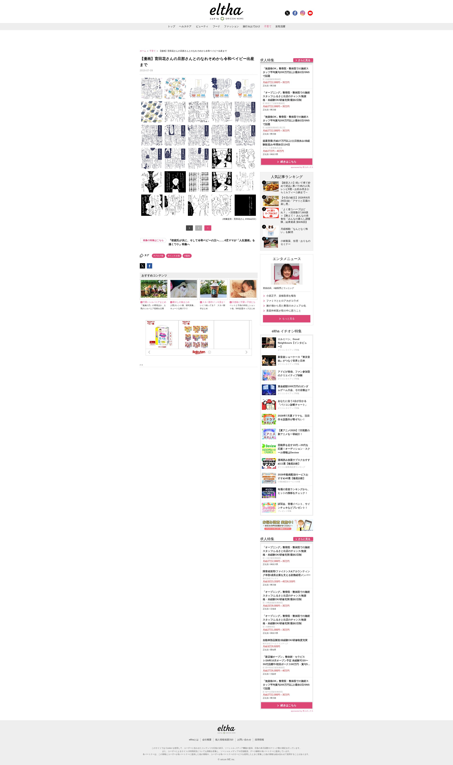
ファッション (231, 26)
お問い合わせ (244, 739)
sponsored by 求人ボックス (302, 167)
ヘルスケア (185, 26)
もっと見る (288, 318)
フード (216, 26)
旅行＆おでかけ (251, 26)
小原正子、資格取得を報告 (281, 295)
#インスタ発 (174, 256)
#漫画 (187, 256)
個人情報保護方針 (224, 739)
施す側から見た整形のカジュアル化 (286, 305)
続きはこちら (288, 161)
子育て (267, 26)
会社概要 (206, 739)
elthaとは (194, 739)
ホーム (143, 51)
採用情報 (259, 739)
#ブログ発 (158, 256)
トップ (171, 26)
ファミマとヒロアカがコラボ (282, 300)
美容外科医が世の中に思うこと (283, 310)
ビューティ (202, 26)
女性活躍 (280, 26)
